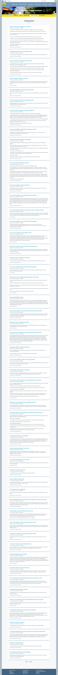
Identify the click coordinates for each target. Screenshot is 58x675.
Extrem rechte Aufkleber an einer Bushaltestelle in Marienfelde (23, 195)
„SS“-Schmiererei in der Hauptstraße (17, 489)
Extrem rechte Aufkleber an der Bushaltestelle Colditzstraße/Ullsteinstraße (26, 310)
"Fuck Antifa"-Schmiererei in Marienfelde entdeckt (20, 543)
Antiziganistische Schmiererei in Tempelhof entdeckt (21, 51)
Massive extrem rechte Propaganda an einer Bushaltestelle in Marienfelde (25, 380)
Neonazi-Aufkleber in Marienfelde (17, 479)
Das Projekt (45, 4)
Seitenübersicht (11, 673)
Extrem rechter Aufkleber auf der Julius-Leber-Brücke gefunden (23, 266)
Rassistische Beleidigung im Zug (16, 297)
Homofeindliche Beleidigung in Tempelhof (18, 589)
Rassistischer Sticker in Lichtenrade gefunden (19, 322)
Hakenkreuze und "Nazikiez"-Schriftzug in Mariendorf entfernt (23, 533)
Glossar (10, 671)
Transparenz (11, 672)
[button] (55, 1)
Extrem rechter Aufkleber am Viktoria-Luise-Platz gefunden (22, 359)
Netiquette (37, 672)
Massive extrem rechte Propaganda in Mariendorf (20, 26)
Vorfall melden (15, 4)
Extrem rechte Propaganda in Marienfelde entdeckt (21, 232)
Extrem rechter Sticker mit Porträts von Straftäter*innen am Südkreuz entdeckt (27, 210)
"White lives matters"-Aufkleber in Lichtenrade (20, 257)
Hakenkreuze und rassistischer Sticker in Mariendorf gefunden (23, 402)
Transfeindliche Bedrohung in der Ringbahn (19, 435)
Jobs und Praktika (25, 672)
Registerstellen (38, 4)
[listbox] (12, 1)
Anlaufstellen (42, 15)
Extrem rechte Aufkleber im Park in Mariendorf (20, 185)
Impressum (38, 673)
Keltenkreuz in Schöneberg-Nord (16, 642)
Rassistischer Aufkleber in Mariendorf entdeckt (20, 347)
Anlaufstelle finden (12, 670)
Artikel (20, 15)
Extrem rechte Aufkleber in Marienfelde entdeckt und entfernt (23, 129)
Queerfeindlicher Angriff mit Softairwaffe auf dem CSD (21, 510)
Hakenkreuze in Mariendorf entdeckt (17, 469)
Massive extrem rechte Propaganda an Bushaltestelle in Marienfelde (24, 277)
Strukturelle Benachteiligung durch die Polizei (19, 459)
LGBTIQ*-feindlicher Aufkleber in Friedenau (19, 78)
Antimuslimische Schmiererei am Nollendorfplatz (20, 652)
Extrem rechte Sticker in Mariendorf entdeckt (19, 162)
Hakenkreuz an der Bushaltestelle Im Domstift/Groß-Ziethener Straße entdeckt (26, 599)
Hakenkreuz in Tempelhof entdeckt (17, 622)
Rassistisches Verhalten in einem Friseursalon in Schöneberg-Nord (24, 246)
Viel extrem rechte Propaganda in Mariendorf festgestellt (22, 110)
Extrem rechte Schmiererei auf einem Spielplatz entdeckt (22, 100)
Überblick (16, 15)
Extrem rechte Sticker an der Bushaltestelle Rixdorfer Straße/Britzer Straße (26, 578)
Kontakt (50, 4)
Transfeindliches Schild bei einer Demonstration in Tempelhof (23, 609)
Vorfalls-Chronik (22, 4)
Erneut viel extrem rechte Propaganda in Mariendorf (21, 60)
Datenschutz (25, 673)
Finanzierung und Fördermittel (41, 671)
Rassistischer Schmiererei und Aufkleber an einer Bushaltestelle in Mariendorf (26, 412)
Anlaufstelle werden (26, 670)
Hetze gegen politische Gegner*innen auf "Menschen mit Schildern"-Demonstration (27, 631)
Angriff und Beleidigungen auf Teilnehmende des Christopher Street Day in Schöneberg (28, 499)
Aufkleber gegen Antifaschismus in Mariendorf (20, 369)
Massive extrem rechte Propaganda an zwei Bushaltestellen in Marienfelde (25, 332)
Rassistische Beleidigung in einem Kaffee (18, 554)
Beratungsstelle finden (39, 670)
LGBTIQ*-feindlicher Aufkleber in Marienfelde (19, 448)
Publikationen (30, 4)
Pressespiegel (25, 671)
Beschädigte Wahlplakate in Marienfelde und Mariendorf (22, 89)
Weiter (31, 661)
